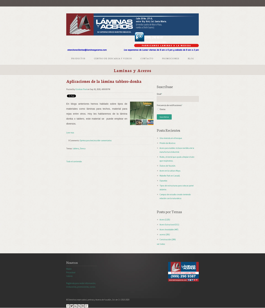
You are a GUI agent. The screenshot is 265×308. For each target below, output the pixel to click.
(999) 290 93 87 (153, 37)
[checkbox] (178, 110)
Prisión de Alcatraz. (168, 143)
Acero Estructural (169, 224)
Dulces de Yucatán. (168, 165)
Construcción (168, 239)
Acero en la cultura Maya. (170, 170)
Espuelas (163, 180)
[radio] (178, 110)
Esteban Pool (81, 89)
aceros (165, 234)
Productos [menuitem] (78, 58)
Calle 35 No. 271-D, (144, 18)
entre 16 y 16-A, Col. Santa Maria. (151, 21)
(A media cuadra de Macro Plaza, (149, 24)
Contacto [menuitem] (147, 58)
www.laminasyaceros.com (150, 42)
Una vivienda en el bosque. (171, 138)
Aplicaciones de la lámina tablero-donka (103, 81)
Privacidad (70, 272)
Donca (82, 148)
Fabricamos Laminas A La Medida (166, 45)
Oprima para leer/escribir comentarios (96, 140)
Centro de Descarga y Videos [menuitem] (113, 58)
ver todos (161, 244)
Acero (165, 219)
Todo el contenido (74, 161)
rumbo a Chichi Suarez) (145, 27)
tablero (76, 148)
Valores (69, 276)
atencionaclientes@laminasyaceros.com (87, 50)
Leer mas (70, 132)
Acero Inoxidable (169, 229)
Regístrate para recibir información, (81, 285)
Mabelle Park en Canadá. (170, 175)
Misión (69, 269)
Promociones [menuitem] (170, 58)
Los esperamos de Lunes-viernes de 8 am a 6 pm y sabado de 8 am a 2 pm (161, 50)
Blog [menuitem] (191, 58)
